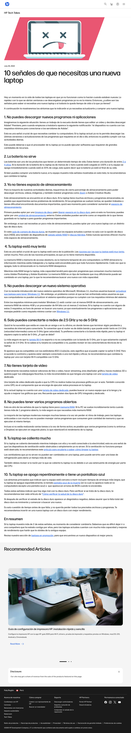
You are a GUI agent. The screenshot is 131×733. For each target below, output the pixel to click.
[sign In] (118, 4)
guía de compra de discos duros (28, 231)
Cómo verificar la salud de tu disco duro (62, 494)
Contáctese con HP (11, 702)
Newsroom (8, 714)
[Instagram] (110, 702)
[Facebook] (105, 702)
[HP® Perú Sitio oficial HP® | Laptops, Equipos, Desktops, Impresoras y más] (7, 4)
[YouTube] (119, 702)
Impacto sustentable (11, 711)
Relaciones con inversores (14, 708)
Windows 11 (63, 311)
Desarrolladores (85, 705)
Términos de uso (69, 723)
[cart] (111, 4)
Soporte (57, 697)
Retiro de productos (11, 723)
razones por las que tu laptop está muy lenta (101, 251)
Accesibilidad (45, 723)
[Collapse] (119, 672)
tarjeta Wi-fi (35, 339)
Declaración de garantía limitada (89, 723)
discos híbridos (77, 234)
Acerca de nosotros (12, 697)
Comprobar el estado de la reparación (64, 711)
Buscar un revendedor (37, 707)
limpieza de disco (44, 212)
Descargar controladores (63, 702)
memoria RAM (67, 407)
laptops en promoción (42, 535)
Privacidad (57, 723)
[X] (115, 702)
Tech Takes (8, 717)
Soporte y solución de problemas (62, 706)
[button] (63, 661)
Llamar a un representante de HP (40, 703)
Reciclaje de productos (29, 723)
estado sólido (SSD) (58, 234)
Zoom (82, 192)
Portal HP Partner (85, 702)
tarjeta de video (110, 374)
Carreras (7, 705)
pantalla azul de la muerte (67, 482)
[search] (105, 4)
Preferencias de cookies (113, 723)
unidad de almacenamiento (32, 215)
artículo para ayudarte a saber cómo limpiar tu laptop (71, 449)
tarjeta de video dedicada (55, 390)
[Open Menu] (124, 4)
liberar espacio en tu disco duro (74, 212)
